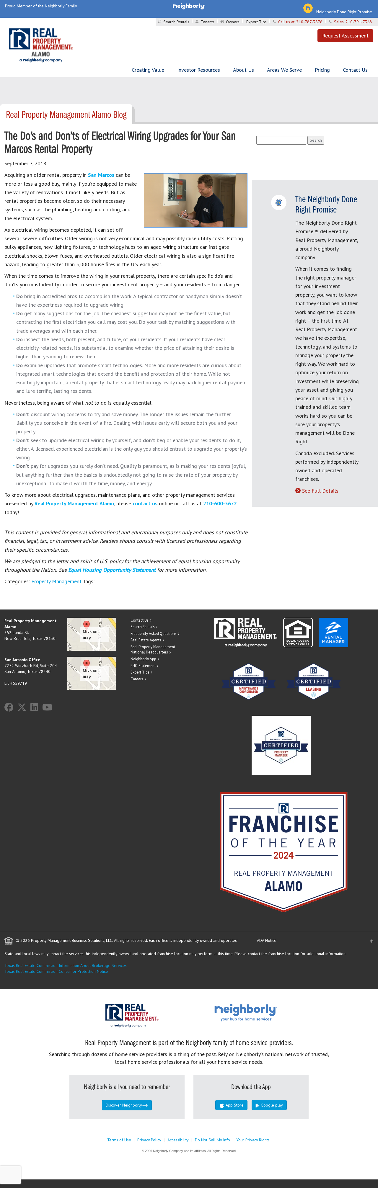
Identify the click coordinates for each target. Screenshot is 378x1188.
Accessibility (178, 1140)
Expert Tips (256, 21)
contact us (145, 503)
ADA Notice (266, 940)
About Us (243, 69)
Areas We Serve (284, 69)
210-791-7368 (359, 21)
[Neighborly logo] (189, 6)
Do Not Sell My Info (212, 1140)
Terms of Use (119, 1140)
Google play (271, 1105)
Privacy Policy (149, 1140)
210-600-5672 (220, 503)
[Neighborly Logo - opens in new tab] (263, 1012)
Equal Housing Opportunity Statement (112, 569)
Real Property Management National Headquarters (153, 649)
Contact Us (355, 69)
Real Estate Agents (146, 640)
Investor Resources (198, 69)
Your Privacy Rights (253, 1140)
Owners (232, 21)
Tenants (207, 21)
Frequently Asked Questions (154, 633)
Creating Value (148, 69)
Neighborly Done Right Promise (344, 11)
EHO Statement (143, 665)
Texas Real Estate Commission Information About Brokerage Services (65, 965)
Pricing (322, 69)
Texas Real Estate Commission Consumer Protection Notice (56, 971)
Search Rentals (176, 21)
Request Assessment (345, 35)
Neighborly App (143, 658)
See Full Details (320, 490)
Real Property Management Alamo (74, 503)
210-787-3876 (309, 21)
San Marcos (101, 174)
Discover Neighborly (124, 1105)
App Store (234, 1105)
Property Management (56, 581)
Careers (137, 679)
